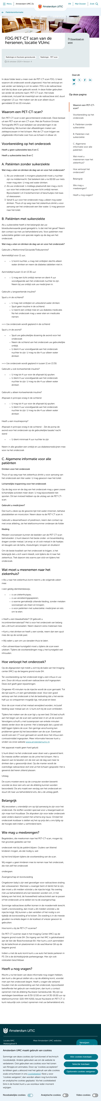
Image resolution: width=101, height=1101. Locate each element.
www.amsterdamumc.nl (37, 742)
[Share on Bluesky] (74, 80)
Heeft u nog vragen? (83, 195)
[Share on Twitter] (79, 80)
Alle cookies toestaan (81, 1057)
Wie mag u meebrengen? (80, 187)
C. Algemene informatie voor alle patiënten (82, 147)
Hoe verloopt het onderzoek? (81, 171)
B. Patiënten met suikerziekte (81, 135)
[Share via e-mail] (74, 84)
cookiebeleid (34, 1074)
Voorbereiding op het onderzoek (83, 116)
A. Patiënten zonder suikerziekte (82, 126)
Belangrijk (78, 179)
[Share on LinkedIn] (90, 80)
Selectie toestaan (81, 1064)
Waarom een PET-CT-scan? (84, 107)
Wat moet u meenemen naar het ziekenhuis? (83, 160)
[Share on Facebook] (85, 80)
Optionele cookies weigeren (81, 1072)
